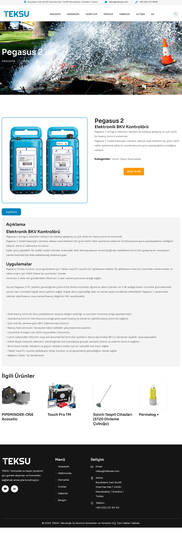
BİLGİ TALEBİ (134, 171)
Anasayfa (55, 14)
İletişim (140, 14)
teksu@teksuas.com (118, 2)
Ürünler (108, 14)
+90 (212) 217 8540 (148, 2)
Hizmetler (91, 14)
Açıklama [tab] (11, 212)
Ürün (25, 61)
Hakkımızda (73, 14)
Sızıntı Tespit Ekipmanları (126, 159)
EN (152, 14)
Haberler (124, 14)
